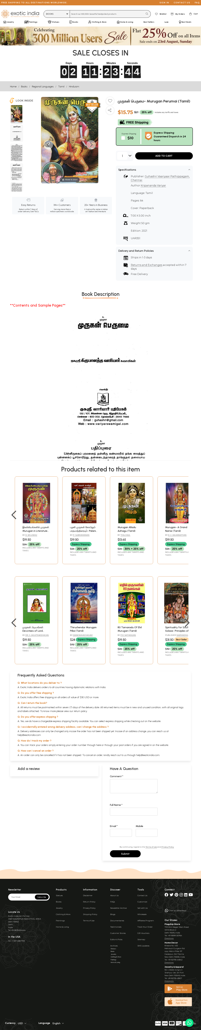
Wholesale (142, 914)
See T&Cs (34, 211)
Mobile (139, 826)
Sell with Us (142, 908)
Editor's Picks (116, 939)
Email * (114, 826)
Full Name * (116, 804)
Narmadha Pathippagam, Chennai (176, 636)
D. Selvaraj (31, 535)
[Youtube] (191, 895)
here (98, 745)
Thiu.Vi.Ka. (125, 535)
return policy (80, 711)
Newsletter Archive (118, 908)
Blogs (112, 914)
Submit (125, 853)
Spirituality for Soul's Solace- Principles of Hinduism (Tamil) (177, 631)
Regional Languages (43, 86)
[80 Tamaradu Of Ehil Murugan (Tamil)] (131, 622)
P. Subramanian (81, 535)
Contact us (182, 2)
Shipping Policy (90, 914)
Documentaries (117, 920)
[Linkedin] (185, 895)
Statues (59, 895)
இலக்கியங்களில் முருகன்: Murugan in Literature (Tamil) (35, 531)
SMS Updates (143, 946)
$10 (130, 138)
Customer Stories (118, 933)
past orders (125, 745)
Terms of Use (151, 847)
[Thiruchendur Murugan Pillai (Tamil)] (84, 622)
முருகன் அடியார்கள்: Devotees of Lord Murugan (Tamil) (33, 631)
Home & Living (62, 927)
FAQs (112, 902)
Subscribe (41, 897)
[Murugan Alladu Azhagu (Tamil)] (131, 522)
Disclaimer (87, 895)
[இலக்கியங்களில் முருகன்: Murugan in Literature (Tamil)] (36, 522)
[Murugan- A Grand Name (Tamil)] (179, 522)
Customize (142, 902)
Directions (169, 938)
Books (24, 86)
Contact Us (142, 895)
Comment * (116, 776)
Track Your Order (145, 927)
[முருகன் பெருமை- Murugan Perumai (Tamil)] (16, 114)
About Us (114, 895)
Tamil (61, 86)
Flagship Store (172, 924)
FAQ (197, 2)
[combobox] (107, 14)
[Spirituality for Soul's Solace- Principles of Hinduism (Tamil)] (179, 622)
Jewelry (59, 908)
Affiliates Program (145, 920)
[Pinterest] (176, 895)
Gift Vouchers (143, 933)
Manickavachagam (82, 635)
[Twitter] (171, 895)
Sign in (164, 2)
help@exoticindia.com (29, 734)
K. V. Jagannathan (177, 535)
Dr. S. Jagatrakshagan (37, 635)
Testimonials (115, 927)
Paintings (60, 920)
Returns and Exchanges (146, 265)
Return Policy (89, 902)
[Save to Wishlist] (110, 102)
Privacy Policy (167, 847)
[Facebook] (166, 895)
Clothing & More (63, 914)
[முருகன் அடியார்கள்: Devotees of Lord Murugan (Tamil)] (36, 622)
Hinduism (74, 86)
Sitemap (141, 939)
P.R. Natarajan (128, 635)
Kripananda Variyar (153, 185)
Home (13, 86)
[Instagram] (181, 895)
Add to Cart (164, 155)
